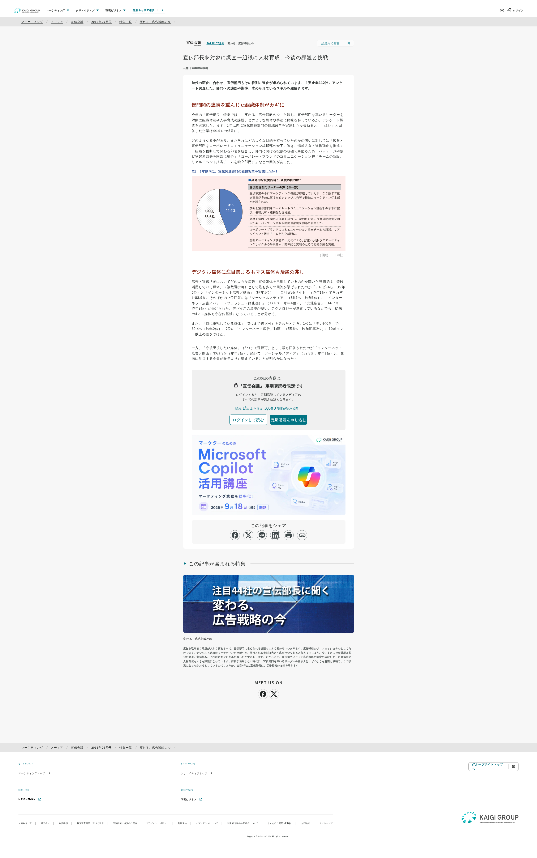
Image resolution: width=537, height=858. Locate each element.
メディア (57, 22)
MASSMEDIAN (26, 799)
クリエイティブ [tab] (85, 10)
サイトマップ (326, 823)
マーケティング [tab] (55, 10)
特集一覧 (125, 22)
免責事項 (65, 823)
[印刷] (288, 535)
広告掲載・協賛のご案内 (127, 823)
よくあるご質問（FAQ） (282, 823)
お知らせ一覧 (27, 823)
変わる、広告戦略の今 (155, 22)
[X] (274, 693)
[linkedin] (275, 535)
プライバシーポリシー (159, 823)
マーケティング (32, 22)
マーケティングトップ (31, 773)
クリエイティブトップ (194, 773)
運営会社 (47, 823)
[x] (248, 535)
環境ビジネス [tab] (113, 10)
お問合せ (307, 823)
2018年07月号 (101, 22)
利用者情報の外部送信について (245, 823)
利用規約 (184, 823)
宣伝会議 (77, 22)
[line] (262, 535)
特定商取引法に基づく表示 (92, 823)
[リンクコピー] (302, 535)
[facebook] (235, 535)
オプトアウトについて (209, 823)
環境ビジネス (189, 799)
